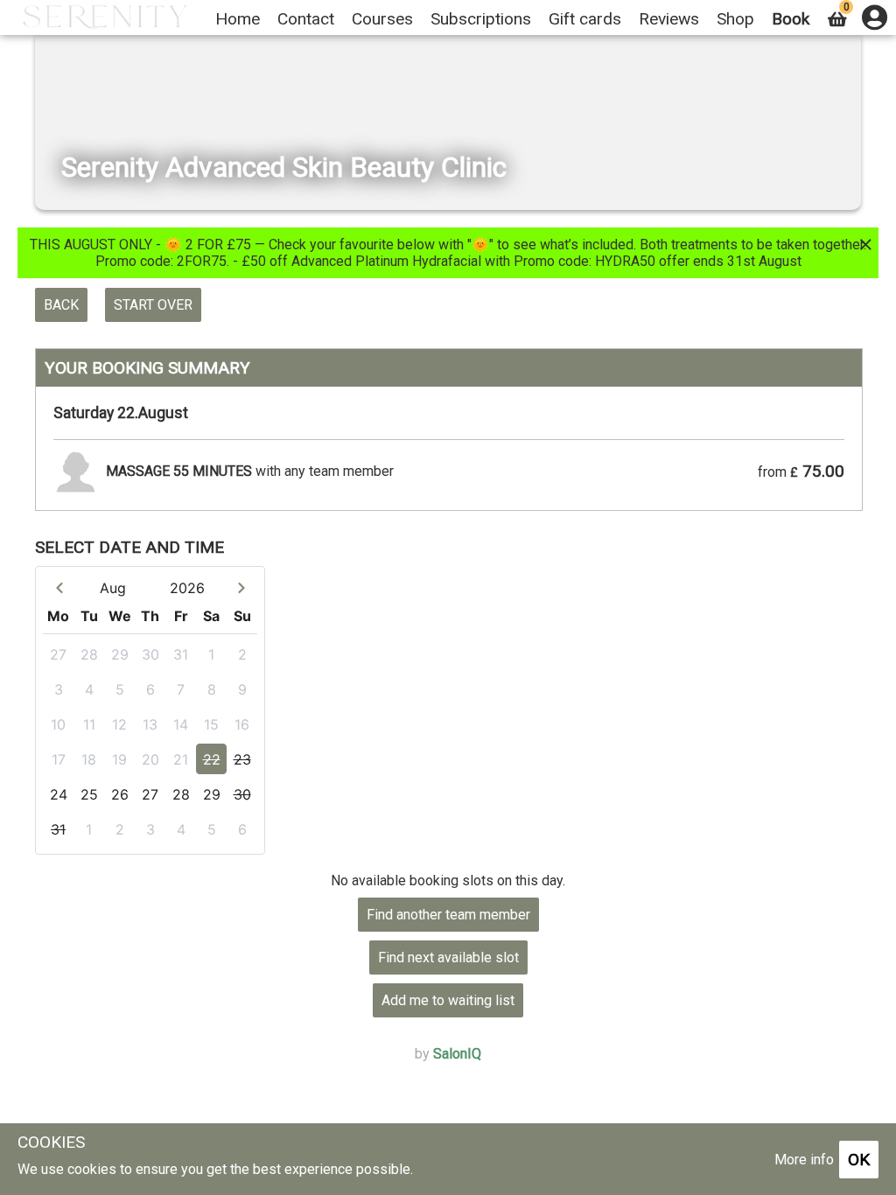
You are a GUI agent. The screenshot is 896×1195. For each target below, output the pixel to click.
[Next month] (241, 587)
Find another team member (448, 914)
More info (804, 1159)
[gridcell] (58, 654)
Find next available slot (448, 957)
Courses (382, 19)
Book (790, 19)
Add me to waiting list (448, 1000)
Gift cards (585, 19)
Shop (735, 19)
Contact (305, 19)
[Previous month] (59, 587)
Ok (859, 1160)
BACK (61, 305)
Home (237, 19)
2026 (187, 588)
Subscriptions (480, 19)
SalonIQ (457, 1053)
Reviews (669, 19)
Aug (113, 588)
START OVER (153, 305)
